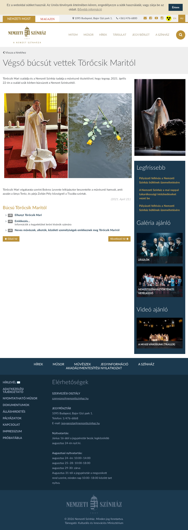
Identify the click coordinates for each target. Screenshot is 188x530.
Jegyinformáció (114, 364)
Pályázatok (12, 418)
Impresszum (12, 431)
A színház (162, 34)
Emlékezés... (22, 221)
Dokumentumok (16, 405)
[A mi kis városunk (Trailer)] (159, 333)
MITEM (73, 34)
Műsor (88, 34)
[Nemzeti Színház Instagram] (162, 18)
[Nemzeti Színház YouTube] (156, 18)
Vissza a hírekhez (15, 52)
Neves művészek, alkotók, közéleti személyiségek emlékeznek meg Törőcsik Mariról (67, 230)
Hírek (103, 34)
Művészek (82, 364)
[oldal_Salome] (159, 117)
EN (174, 18)
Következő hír (118, 239)
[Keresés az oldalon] (180, 35)
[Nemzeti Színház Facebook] (150, 18)
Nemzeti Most (19, 18)
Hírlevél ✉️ (11, 382)
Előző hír (12, 239)
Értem (175, 7)
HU (181, 18)
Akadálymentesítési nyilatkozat (94, 368)
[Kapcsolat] (145, 18)
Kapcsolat (11, 424)
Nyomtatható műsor (20, 398)
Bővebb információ (89, 9)
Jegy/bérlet (141, 34)
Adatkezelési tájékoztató (13, 390)
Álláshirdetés (14, 411)
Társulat (119, 34)
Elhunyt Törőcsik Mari (28, 215)
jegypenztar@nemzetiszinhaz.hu (80, 423)
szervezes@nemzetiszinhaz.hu (70, 398)
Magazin (47, 19)
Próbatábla (12, 438)
